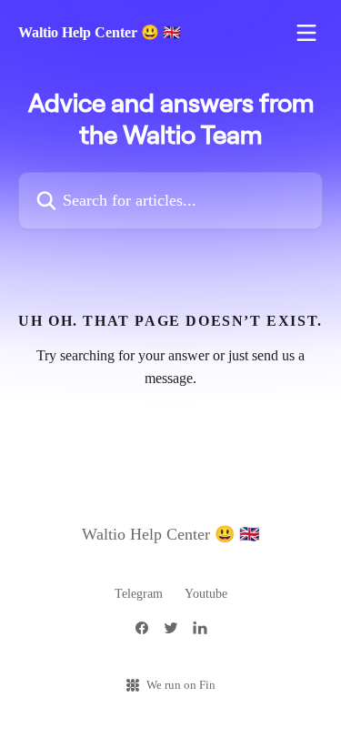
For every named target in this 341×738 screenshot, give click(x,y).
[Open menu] (306, 33)
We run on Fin (181, 685)
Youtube (206, 594)
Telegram (139, 594)
